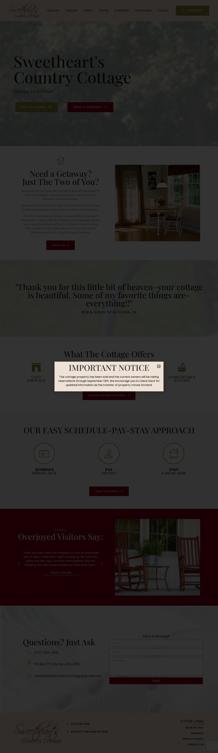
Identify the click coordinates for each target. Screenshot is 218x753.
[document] (109, 376)
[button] (159, 366)
